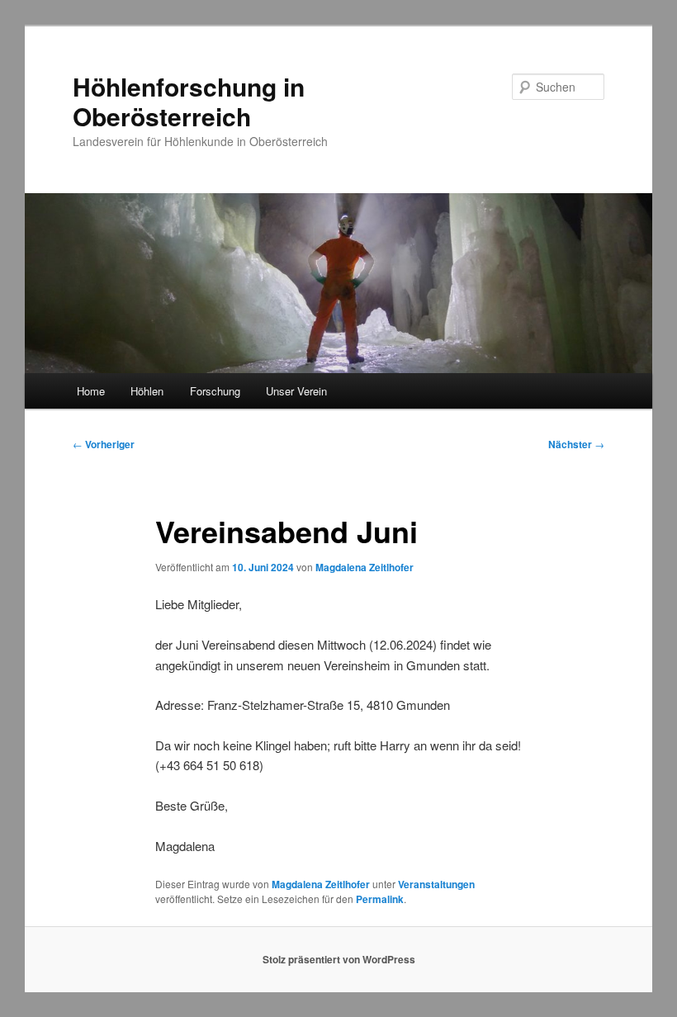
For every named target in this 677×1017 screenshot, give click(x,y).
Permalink (380, 899)
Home (91, 391)
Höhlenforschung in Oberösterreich (189, 101)
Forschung (215, 391)
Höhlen (146, 391)
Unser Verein (296, 391)
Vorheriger (104, 444)
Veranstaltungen (436, 884)
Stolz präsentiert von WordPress (339, 959)
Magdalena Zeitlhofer (364, 567)
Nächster (576, 444)
